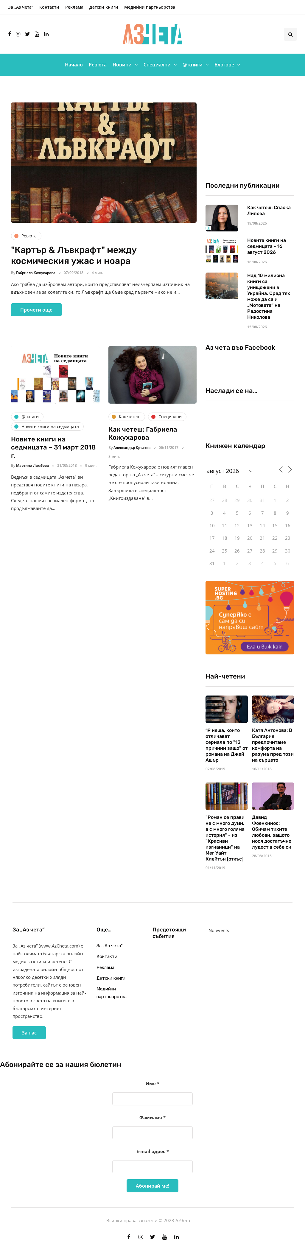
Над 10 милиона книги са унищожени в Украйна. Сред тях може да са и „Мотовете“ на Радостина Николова (268, 296)
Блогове (224, 64)
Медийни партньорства (149, 7)
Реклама (74, 7)
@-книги (193, 64)
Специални (157, 64)
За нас (29, 1032)
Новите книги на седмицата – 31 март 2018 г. (53, 447)
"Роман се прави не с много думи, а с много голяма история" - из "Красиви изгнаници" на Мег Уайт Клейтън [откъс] (225, 838)
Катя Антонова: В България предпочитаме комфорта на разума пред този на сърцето (273, 745)
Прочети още (36, 310)
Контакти (49, 7)
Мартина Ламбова (32, 465)
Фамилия (152, 1117)
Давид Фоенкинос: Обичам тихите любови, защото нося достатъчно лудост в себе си (271, 832)
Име (152, 1083)
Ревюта (98, 64)
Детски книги (103, 7)
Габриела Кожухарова (35, 272)
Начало (74, 64)
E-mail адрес (152, 1151)
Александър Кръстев (131, 447)
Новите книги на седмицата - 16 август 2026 (266, 246)
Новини (122, 64)
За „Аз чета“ (20, 7)
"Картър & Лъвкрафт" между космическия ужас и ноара (74, 256)
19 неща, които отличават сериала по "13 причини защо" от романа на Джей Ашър (227, 745)
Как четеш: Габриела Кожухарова (142, 433)
